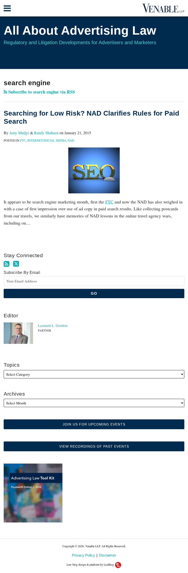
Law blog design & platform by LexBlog (91, 564)
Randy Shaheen (46, 132)
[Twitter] (16, 263)
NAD (71, 140)
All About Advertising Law (80, 30)
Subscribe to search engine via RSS (41, 92)
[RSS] (6, 264)
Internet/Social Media (46, 140)
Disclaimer (107, 555)
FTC (23, 140)
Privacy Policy (83, 555)
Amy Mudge (19, 132)
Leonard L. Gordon (53, 325)
